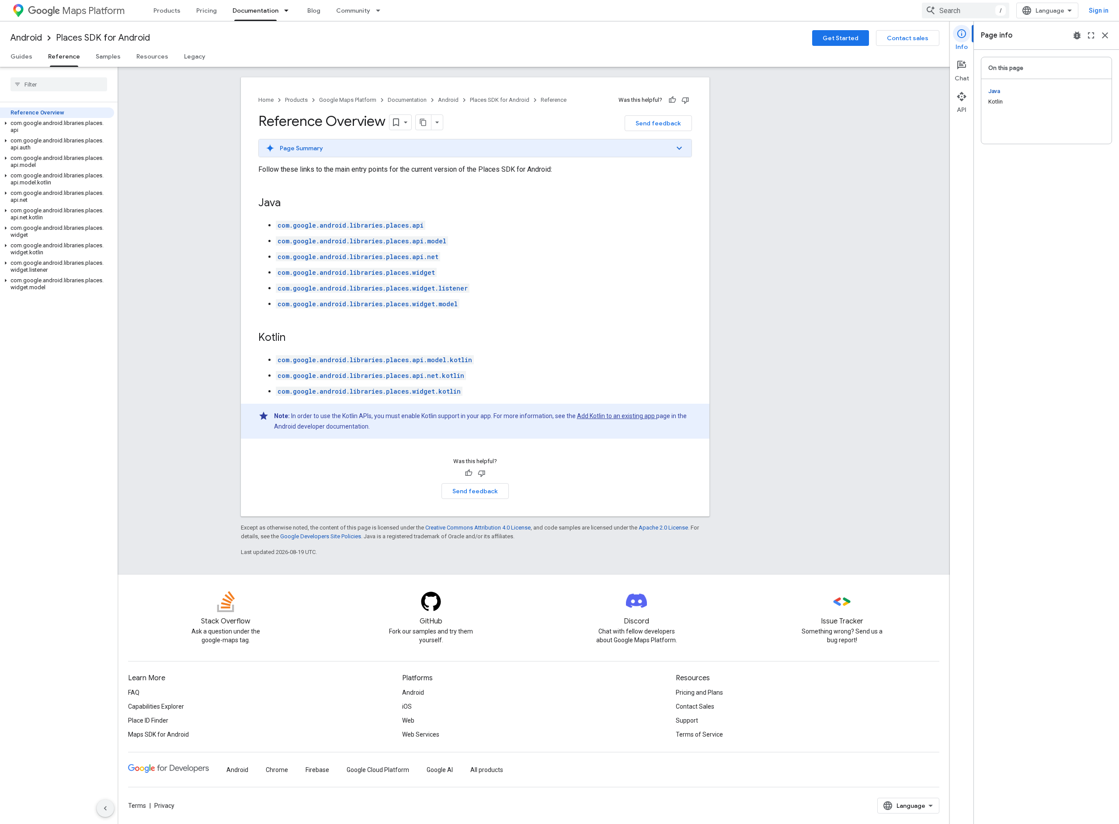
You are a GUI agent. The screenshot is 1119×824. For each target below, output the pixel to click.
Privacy (164, 805)
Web (408, 720)
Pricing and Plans (699, 692)
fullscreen (1091, 35)
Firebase (317, 769)
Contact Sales (695, 706)
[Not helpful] (685, 100)
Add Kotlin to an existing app (616, 415)
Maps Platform (93, 11)
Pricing (206, 10)
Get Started (840, 38)
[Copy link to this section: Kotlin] (294, 338)
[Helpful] (672, 100)
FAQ (133, 692)
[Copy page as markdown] (423, 122)
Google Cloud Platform (378, 769)
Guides (21, 56)
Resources (152, 56)
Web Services (420, 734)
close (1105, 35)
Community (353, 10)
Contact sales (907, 38)
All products (486, 769)
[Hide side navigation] (105, 808)
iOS (407, 706)
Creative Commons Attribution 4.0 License (478, 527)
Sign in (1099, 10)
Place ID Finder (148, 720)
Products (167, 10)
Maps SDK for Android (158, 734)
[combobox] (965, 10)
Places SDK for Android (103, 37)
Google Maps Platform (347, 100)
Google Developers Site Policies (320, 536)
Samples (108, 56)
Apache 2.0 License (663, 527)
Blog (313, 10)
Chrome (277, 769)
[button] (57, 126)
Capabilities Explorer (156, 706)
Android (26, 37)
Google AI (440, 769)
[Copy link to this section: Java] (289, 203)
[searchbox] (58, 84)
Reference (64, 56)
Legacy (194, 56)
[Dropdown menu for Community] (380, 10)
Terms (137, 805)
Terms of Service (699, 734)
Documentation (255, 10)
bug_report (1077, 35)
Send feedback (658, 123)
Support (687, 720)
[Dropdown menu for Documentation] (288, 10)
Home (266, 100)
